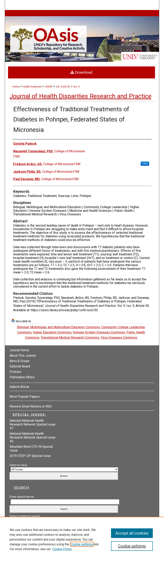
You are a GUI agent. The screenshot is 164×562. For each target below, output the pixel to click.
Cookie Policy (62, 549)
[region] (82, 539)
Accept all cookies (131, 533)
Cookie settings (82, 544)
